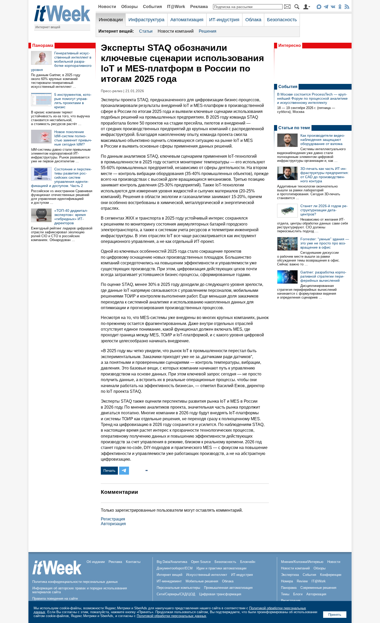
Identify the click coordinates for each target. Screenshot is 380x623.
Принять (334, 615)
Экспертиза (290, 575)
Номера (287, 581)
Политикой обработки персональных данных (171, 616)
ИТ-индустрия (224, 19)
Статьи (146, 31)
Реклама (199, 6)
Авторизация (113, 523)
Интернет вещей (47, 27)
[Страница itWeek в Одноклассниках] (339, 7)
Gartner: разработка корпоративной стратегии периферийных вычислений (323, 276)
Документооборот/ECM (175, 568)
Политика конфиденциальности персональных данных (75, 582)
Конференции (330, 575)
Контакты (133, 562)
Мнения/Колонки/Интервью (302, 562)
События (152, 6)
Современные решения (318, 588)
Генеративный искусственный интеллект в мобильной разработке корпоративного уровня (61, 61)
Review (302, 581)
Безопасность (282, 19)
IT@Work (176, 6)
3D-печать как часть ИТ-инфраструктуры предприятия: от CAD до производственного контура (324, 174)
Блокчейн (247, 562)
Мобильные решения (202, 581)
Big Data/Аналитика (172, 562)
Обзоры (129, 6)
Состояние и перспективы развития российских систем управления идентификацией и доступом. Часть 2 (61, 177)
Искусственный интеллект (206, 575)
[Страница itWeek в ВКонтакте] (332, 7)
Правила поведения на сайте (55, 598)
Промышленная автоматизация (228, 588)
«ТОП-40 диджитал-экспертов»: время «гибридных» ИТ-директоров (71, 216)
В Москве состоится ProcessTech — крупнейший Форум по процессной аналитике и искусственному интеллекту (312, 98)
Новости (107, 6)
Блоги (297, 594)
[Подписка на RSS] (346, 7)
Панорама (42, 45)
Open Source (201, 562)
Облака (253, 19)
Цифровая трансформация (220, 594)
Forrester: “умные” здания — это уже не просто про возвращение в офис (324, 243)
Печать (109, 470)
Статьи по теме (294, 128)
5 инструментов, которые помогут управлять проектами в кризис (73, 100)
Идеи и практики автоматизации (221, 568)
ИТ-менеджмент (169, 581)
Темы (285, 594)
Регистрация (113, 519)
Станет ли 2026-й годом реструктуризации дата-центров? (324, 210)
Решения (207, 31)
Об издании (96, 562)
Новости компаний (176, 31)
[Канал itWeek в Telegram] (325, 7)
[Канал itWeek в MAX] (318, 7)
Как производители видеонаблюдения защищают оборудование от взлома (322, 139)
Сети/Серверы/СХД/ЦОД (176, 594)
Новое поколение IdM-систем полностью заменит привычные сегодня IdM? (73, 138)
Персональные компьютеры (178, 588)
